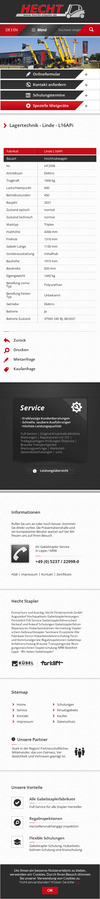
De (7, 29)
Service (22, 710)
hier (78, 882)
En (15, 29)
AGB (14, 574)
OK (50, 890)
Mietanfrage (24, 359)
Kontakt (47, 574)
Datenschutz (66, 721)
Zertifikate (64, 574)
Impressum (29, 574)
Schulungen (65, 704)
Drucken (21, 349)
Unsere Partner (32, 739)
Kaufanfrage (24, 368)
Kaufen (62, 716)
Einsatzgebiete (67, 710)
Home (21, 704)
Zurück (20, 340)
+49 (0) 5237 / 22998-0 (57, 561)
